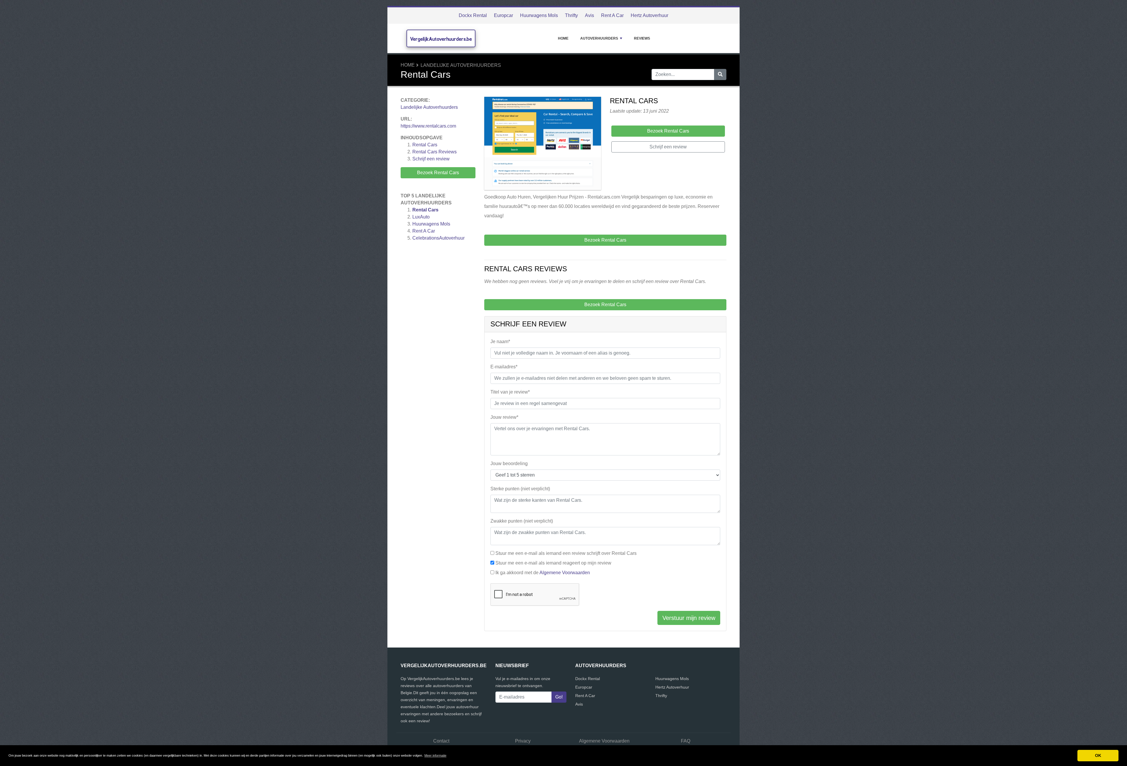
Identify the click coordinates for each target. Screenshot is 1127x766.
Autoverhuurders (599, 38)
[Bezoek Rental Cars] (542, 144)
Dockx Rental (473, 15)
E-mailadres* (503, 366)
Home (563, 38)
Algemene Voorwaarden (564, 572)
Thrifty (571, 15)
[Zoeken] (720, 74)
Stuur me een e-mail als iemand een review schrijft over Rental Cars (566, 553)
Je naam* (500, 341)
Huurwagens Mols (539, 15)
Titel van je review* (510, 391)
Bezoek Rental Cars (438, 172)
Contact (441, 740)
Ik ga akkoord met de (542, 572)
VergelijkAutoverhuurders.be (441, 39)
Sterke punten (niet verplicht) (520, 488)
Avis (589, 15)
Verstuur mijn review (688, 618)
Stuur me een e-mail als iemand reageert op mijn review (553, 562)
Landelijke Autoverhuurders (461, 65)
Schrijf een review (431, 158)
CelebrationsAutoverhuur (438, 237)
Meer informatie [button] (435, 755)
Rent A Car (612, 15)
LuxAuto (421, 216)
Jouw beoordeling (509, 463)
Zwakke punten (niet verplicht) (521, 520)
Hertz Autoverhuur (649, 15)
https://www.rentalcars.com (428, 125)
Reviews (642, 38)
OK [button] (1098, 755)
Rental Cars (424, 144)
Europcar (503, 15)
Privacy (523, 740)
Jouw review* (504, 417)
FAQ (685, 740)
